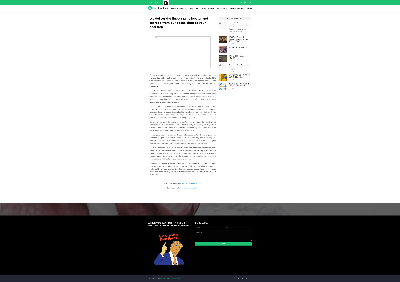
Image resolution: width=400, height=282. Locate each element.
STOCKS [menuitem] (249, 9)
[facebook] (237, 2)
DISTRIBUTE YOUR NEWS (238, 47)
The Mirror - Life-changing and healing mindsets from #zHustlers (240, 67)
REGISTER (157, 2)
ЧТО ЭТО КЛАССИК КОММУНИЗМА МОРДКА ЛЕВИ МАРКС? (238, 39)
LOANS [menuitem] (203, 9)
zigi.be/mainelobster (190, 188)
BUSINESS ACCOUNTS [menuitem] (178, 9)
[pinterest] (250, 2)
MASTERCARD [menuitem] (193, 9)
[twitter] (241, 2)
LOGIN (150, 2)
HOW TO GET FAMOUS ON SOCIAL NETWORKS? (239, 85)
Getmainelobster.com (193, 183)
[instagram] (246, 2)
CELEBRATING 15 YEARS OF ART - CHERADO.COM (239, 76)
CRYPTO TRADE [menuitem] (222, 9)
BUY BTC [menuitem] (211, 9)
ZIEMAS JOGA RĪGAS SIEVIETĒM (236, 57)
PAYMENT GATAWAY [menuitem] (237, 9)
